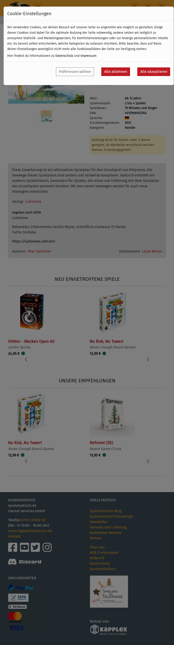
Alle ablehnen (115, 71)
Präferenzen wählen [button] (75, 71)
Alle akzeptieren (153, 71)
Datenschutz (64, 56)
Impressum (88, 56)
